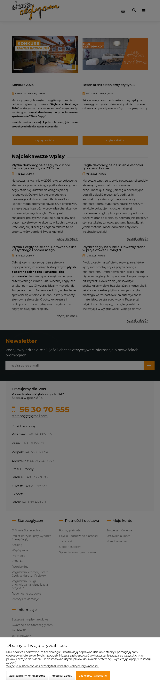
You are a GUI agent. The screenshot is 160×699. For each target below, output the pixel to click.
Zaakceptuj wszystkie (93, 675)
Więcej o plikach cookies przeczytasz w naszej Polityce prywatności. (52, 666)
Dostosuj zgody (62, 675)
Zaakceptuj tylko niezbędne (27, 675)
